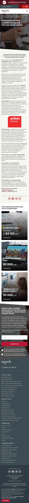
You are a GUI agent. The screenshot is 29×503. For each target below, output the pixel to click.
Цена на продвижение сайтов (8, 460)
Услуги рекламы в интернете (8, 416)
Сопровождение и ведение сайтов (9, 420)
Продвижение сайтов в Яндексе (9, 453)
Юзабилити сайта (5, 458)
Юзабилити (4, 401)
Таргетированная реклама (7, 391)
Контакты (3, 427)
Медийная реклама (6, 405)
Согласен (5, 500)
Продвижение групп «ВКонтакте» (9, 449)
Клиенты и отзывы (5, 425)
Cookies (13, 489)
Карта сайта (14, 478)
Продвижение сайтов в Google (8, 456)
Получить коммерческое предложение (25, 6)
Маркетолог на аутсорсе (7, 411)
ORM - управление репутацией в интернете (12, 385)
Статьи (3, 433)
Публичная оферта (5, 436)
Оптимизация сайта (6, 445)
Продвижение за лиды (6, 393)
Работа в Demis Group (6, 429)
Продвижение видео (6, 451)
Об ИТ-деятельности (15, 477)
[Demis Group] (5, 11)
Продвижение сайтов (6, 377)
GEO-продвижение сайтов (7, 396)
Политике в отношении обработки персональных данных (12, 497)
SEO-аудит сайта (5, 407)
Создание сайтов (5, 403)
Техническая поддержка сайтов (9, 387)
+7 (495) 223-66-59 (6, 6)
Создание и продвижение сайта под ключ (11, 418)
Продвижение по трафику (7, 409)
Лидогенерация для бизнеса (8, 414)
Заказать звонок (20, 6)
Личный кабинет (5, 431)
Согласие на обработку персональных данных (14, 483)
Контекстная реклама (6, 379)
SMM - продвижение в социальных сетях (11, 381)
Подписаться (14, 344)
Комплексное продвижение (8, 389)
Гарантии (3, 440)
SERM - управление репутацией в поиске (11, 383)
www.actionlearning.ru (7, 190)
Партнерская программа (7, 438)
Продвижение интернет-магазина (9, 447)
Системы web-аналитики (7, 462)
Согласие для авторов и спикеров (14, 475)
